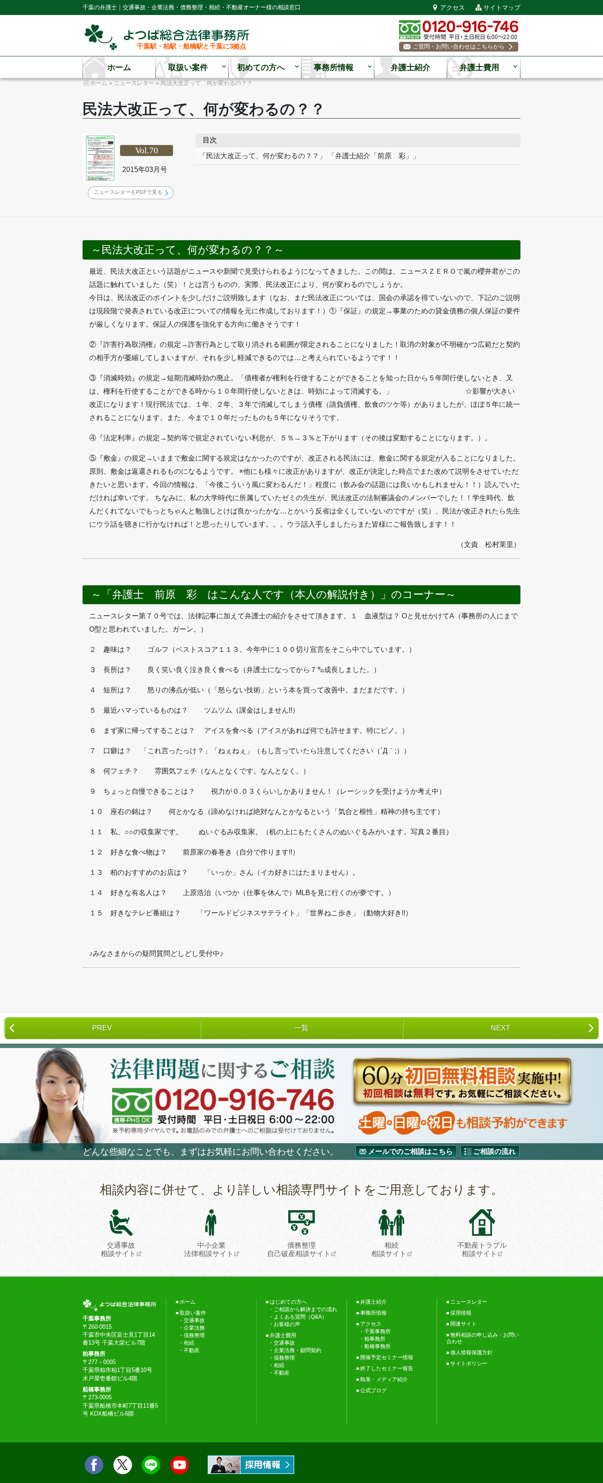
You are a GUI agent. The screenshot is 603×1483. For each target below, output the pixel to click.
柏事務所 (374, 1339)
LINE (151, 1465)
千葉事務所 (377, 1331)
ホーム (119, 67)
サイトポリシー (468, 1363)
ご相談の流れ (494, 1151)
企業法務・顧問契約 (297, 1350)
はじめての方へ (288, 1302)
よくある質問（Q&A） (300, 1317)
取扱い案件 (188, 67)
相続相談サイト (389, 1249)
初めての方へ (261, 67)
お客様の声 (287, 1324)
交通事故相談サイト (118, 1249)
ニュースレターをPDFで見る (128, 192)
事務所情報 (334, 67)
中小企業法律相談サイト (209, 1249)
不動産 (192, 1350)
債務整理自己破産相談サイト (299, 1249)
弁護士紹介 (410, 67)
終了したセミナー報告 (386, 1368)
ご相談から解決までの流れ (305, 1309)
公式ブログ (373, 1390)
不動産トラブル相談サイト (482, 1249)
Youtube (179, 1465)
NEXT (500, 1028)
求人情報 (250, 1464)
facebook (94, 1465)
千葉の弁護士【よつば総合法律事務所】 (167, 37)
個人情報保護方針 (471, 1352)
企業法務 (194, 1328)
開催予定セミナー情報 (386, 1357)
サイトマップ (501, 7)
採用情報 (460, 1313)
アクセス (452, 7)
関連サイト (463, 1324)
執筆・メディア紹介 (384, 1379)
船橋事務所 (377, 1346)
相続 (189, 1343)
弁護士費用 (479, 67)
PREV (102, 1028)
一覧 (301, 1028)
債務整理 (194, 1335)
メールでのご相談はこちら (410, 1151)
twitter (122, 1465)
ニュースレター (468, 1302)
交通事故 (194, 1320)
